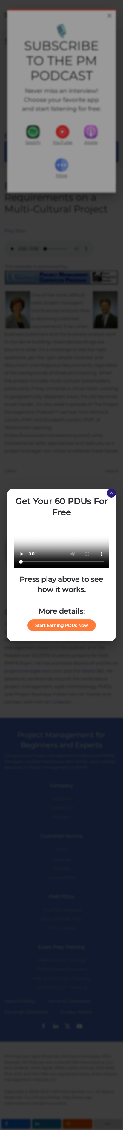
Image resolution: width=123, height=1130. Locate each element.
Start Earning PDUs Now (61, 625)
